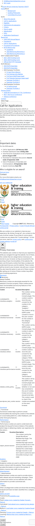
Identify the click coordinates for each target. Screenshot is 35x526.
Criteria (6, 27)
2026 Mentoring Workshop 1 (15, 52)
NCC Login (7, 3)
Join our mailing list (6, 183)
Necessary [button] (3, 275)
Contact (3, 99)
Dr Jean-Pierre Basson (13, 72)
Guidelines (9, 50)
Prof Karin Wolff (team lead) (15, 76)
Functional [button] (3, 407)
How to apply (8, 29)
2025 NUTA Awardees (10, 66)
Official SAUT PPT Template (12, 62)
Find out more (4, 172)
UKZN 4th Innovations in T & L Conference (17, 92)
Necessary (4, 277)
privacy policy (17, 239)
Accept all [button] (13, 241)
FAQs (5, 33)
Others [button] (2, 483)
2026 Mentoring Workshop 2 (15, 54)
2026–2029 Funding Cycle (12, 60)
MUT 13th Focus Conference (13, 95)
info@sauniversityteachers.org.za (14, 1)
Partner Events (6, 90)
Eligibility (6, 23)
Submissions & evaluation (12, 25)
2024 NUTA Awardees (10, 68)
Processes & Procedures (11, 45)
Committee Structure (14, 15)
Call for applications (10, 21)
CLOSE (3, 520)
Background (12, 11)
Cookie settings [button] (5, 241)
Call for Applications (10, 43)
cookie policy (28, 239)
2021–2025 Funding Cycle (12, 58)
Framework (7, 41)
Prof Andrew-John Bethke (14, 74)
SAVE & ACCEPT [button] (5, 494)
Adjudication (8, 31)
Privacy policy (14, 226)
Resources (4, 37)
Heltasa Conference (10, 97)
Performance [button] (4, 420)
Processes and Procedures (8, 137)
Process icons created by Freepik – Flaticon (20, 512)
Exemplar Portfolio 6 (13, 82)
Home (3, 9)
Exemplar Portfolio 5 (13, 80)
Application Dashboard (11, 35)
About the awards (9, 19)
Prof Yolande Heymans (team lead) (17, 78)
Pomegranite (4, 226)
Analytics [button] (3, 459)
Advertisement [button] (4, 471)
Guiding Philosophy (14, 13)
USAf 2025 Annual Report (12, 39)
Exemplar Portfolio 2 (13, 88)
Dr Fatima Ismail (11, 86)
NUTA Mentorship (9, 47)
